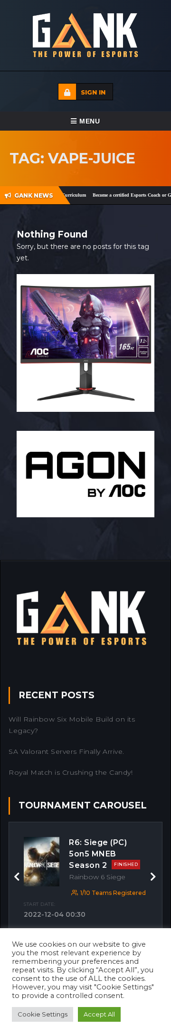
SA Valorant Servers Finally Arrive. (66, 751)
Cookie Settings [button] (42, 1014)
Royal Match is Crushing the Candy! (71, 772)
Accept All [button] (99, 1014)
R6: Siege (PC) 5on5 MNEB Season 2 (103, 854)
